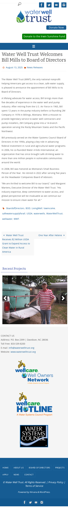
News (16, 471)
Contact (29, 471)
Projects (60, 464)
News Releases (35, 67)
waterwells (39, 211)
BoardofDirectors (15, 207)
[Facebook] (41, 4)
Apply (6, 471)
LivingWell (37, 207)
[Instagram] (63, 4)
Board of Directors (39, 464)
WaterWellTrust (54, 211)
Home (6, 464)
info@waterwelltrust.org (21, 344)
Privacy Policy (55, 479)
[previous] (4, 295)
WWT (16, 216)
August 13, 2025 (14, 67)
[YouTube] (56, 4)
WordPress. (44, 489)
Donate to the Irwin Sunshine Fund (44, 36)
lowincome (49, 207)
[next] (63, 295)
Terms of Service (34, 482)
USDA (29, 211)
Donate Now (56, 27)
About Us (19, 464)
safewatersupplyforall (13, 211)
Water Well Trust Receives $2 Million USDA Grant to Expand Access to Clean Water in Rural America (16, 240)
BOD (28, 207)
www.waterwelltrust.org (23, 348)
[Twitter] (49, 4)
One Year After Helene (50, 232)
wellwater (7, 216)
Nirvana (33, 489)
